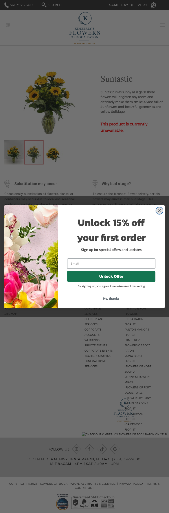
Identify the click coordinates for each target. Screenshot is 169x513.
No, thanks (111, 298)
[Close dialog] (159, 210)
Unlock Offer (111, 276)
